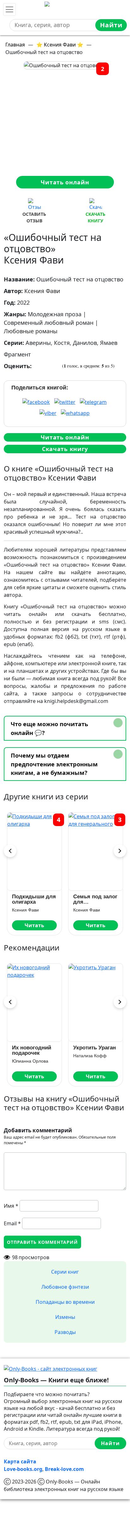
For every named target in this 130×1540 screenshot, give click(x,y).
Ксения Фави (30, 909)
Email (12, 1223)
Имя (11, 1205)
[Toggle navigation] (9, 9)
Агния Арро (94, 1061)
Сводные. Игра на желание (102, 1050)
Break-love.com (64, 1469)
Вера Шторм (34, 1061)
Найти (111, 25)
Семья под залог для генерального (39, 899)
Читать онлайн (65, 182)
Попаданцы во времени (65, 1301)
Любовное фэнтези (65, 1286)
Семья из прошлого (91, 899)
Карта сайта (20, 1461)
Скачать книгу (65, 449)
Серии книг (65, 1271)
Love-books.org (23, 1469)
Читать (39, 925)
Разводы (65, 1332)
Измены (65, 1317)
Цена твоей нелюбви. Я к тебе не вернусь (42, 1050)
